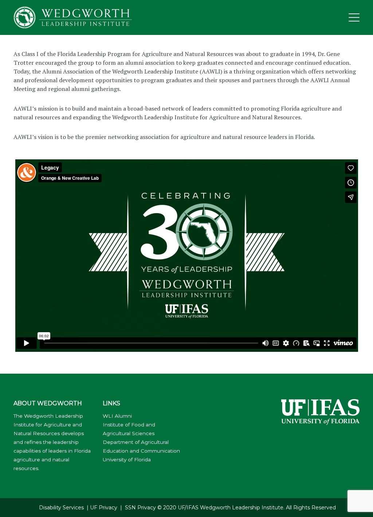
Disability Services (61, 507)
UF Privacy (103, 507)
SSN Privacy (140, 507)
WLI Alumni (117, 416)
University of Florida (127, 459)
